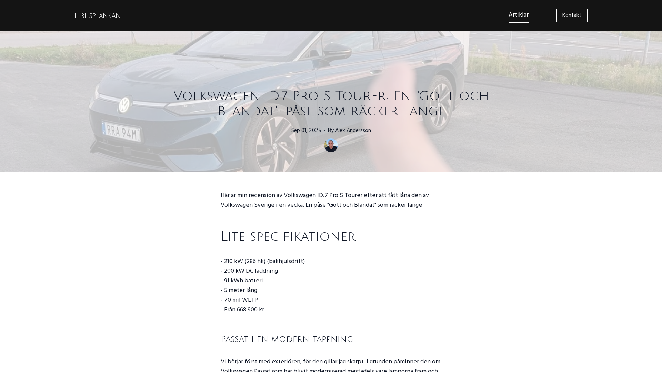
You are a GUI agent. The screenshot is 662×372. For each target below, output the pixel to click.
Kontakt (571, 15)
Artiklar (519, 15)
